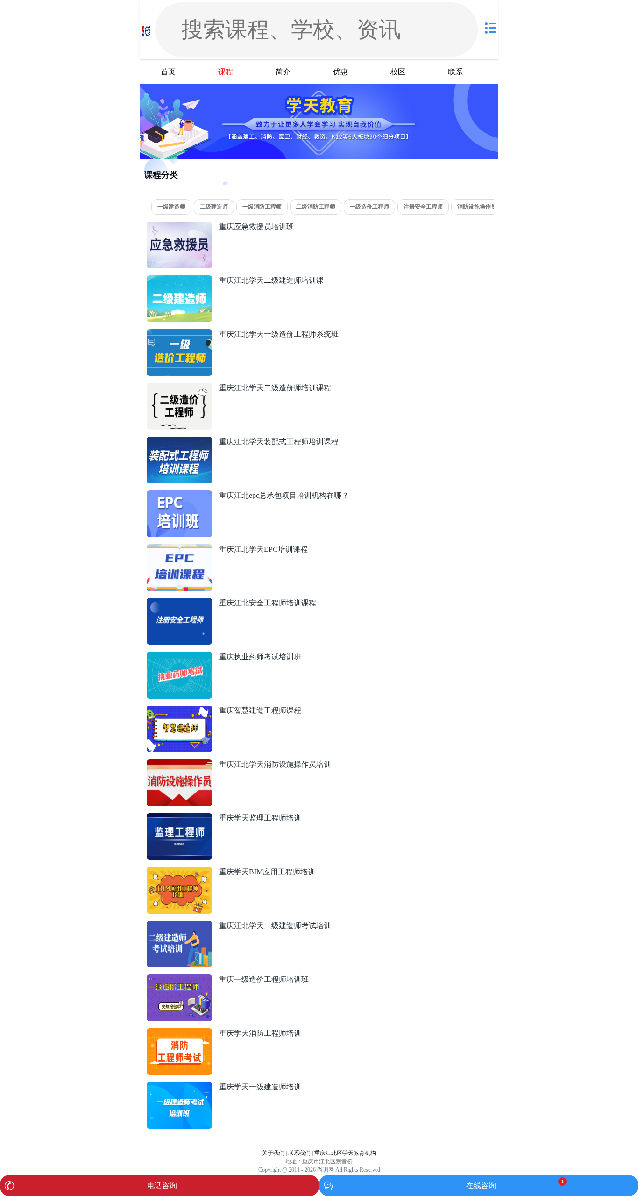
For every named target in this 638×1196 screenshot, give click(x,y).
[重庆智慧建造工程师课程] (179, 710)
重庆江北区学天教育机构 (345, 1153)
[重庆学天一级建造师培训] (179, 1086)
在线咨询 (481, 1185)
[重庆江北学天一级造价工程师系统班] (179, 334)
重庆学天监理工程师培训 (260, 818)
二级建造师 (214, 206)
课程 (225, 72)
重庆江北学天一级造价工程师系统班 (279, 334)
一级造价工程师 (369, 206)
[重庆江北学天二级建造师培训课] (179, 280)
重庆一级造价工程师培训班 (264, 979)
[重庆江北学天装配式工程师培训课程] (179, 441)
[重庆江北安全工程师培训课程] (179, 602)
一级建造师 (171, 206)
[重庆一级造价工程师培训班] (179, 979)
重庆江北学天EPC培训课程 (263, 549)
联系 (455, 72)
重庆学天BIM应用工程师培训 (267, 872)
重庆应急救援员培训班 (256, 227)
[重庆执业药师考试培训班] (179, 656)
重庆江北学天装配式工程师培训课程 (279, 442)
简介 (283, 72)
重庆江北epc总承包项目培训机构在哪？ (284, 495)
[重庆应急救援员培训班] (179, 226)
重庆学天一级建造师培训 (260, 1087)
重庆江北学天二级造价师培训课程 (275, 388)
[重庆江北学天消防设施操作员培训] (179, 764)
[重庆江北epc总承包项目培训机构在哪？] (179, 495)
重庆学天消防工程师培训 (260, 1033)
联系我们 (299, 1153)
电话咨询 (162, 1185)
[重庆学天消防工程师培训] (179, 1033)
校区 (397, 72)
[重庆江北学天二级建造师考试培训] (179, 925)
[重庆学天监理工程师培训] (179, 817)
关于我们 (273, 1153)
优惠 (340, 72)
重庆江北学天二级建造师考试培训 (275, 925)
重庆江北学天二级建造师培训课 (271, 280)
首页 (168, 72)
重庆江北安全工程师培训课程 (267, 603)
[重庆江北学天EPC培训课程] (179, 549)
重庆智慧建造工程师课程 (260, 710)
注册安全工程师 (423, 206)
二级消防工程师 (315, 206)
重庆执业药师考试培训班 (260, 657)
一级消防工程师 (262, 206)
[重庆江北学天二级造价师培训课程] (179, 387)
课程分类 (161, 175)
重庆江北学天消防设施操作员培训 (275, 764)
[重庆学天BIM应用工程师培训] (179, 871)
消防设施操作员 (476, 206)
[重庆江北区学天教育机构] (146, 30)
